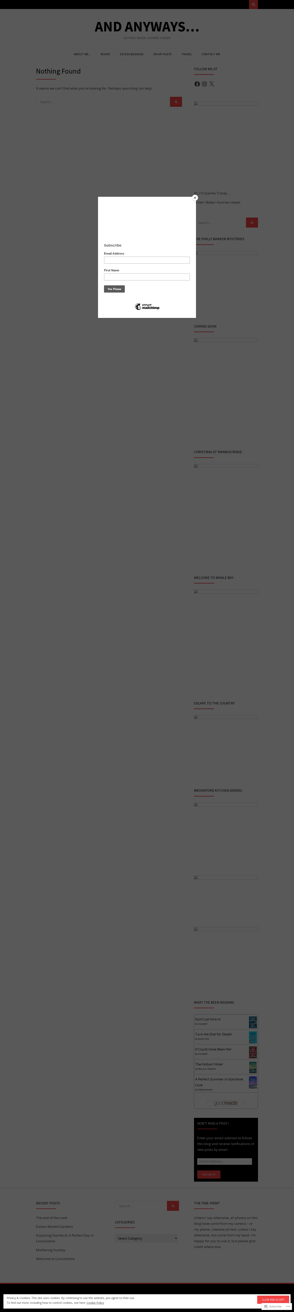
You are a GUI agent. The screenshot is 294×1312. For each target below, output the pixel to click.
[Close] (195, 198)
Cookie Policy (95, 1303)
